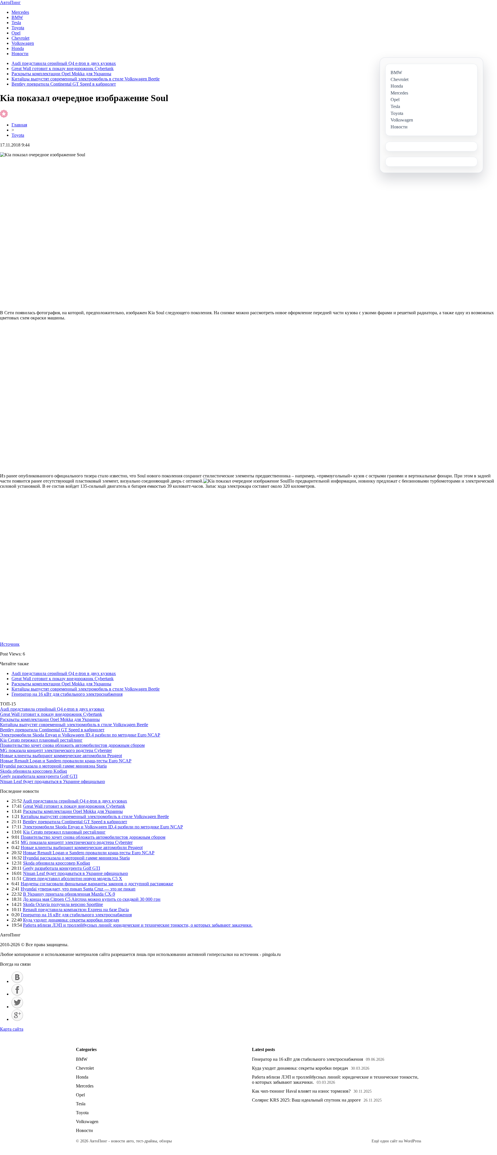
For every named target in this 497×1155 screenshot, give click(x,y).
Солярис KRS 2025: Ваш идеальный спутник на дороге (306, 1100)
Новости (20, 53)
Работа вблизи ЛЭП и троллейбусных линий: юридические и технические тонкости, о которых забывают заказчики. (138, 925)
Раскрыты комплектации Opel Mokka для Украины (61, 73)
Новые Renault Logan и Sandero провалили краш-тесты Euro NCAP (65, 760)
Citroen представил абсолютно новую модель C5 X (72, 878)
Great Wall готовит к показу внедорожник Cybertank (63, 68)
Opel (16, 32)
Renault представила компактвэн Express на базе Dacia (76, 909)
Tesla (16, 22)
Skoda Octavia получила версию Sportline (63, 904)
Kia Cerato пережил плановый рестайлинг (41, 740)
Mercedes (20, 12)
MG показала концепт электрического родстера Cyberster (56, 750)
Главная (19, 124)
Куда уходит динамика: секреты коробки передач (71, 919)
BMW (17, 17)
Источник (10, 644)
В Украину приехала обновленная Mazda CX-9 (69, 894)
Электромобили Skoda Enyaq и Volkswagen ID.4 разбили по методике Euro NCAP (80, 734)
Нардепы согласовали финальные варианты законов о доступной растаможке (97, 883)
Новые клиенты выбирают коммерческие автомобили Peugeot (61, 755)
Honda (18, 48)
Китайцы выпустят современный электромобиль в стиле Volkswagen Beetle (86, 78)
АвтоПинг (10, 2)
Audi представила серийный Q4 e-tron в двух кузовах (64, 63)
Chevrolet (20, 38)
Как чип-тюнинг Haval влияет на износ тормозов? (301, 1091)
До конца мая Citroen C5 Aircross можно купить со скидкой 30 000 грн (91, 899)
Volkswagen (23, 43)
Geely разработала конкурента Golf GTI (38, 776)
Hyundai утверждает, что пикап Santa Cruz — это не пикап (78, 888)
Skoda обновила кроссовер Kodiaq (33, 771)
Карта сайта (11, 1029)
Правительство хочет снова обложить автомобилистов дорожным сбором (72, 745)
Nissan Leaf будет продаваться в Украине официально (52, 781)
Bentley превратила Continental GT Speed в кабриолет (64, 84)
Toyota (18, 27)
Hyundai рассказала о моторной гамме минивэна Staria (53, 765)
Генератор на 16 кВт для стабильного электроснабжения (67, 694)
